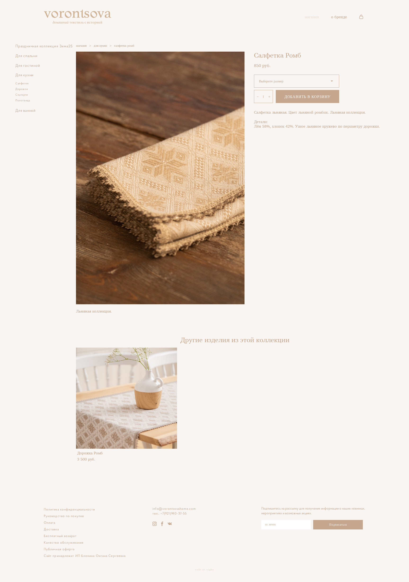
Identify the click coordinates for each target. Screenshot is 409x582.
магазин (312, 17)
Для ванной (25, 110)
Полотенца (22, 100)
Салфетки (22, 83)
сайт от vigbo (204, 570)
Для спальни (26, 55)
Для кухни (24, 74)
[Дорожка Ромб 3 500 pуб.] (126, 398)
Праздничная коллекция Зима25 (43, 46)
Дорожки (21, 89)
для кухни (100, 45)
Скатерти (21, 94)
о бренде (339, 17)
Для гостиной (27, 65)
